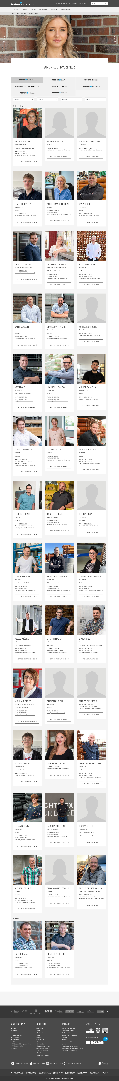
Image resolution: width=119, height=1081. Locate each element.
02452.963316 (55, 397)
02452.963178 (23, 524)
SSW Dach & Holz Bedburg (69, 1051)
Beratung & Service (66, 9)
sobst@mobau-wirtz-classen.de (88, 652)
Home (12, 13)
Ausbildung (53, 9)
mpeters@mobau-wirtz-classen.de (25, 715)
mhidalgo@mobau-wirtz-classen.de (57, 401)
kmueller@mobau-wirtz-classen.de (25, 652)
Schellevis (40, 1053)
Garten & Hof (41, 1039)
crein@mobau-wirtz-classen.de (56, 713)
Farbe (39, 1035)
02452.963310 (23, 214)
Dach (38, 1030)
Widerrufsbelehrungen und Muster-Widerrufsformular (22, 1045)
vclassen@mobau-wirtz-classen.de (57, 278)
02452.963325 (55, 586)
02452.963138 (55, 274)
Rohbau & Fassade (42, 1048)
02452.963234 (55, 210)
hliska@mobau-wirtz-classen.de (88, 526)
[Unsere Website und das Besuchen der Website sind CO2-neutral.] (103, 1063)
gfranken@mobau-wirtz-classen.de (57, 338)
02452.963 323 (88, 524)
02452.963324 (23, 336)
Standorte (25, 9)
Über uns (14, 1028)
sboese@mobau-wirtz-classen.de (89, 216)
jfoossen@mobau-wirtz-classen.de (25, 338)
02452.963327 (88, 648)
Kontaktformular (17, 1035)
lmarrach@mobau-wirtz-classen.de (25, 590)
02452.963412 (23, 648)
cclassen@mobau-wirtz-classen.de (25, 273)
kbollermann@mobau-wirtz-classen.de (90, 150)
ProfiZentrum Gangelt (68, 1030)
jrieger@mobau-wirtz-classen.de (24, 775)
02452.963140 (88, 214)
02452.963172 (55, 648)
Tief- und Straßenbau (43, 1051)
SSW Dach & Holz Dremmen (70, 1046)
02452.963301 (55, 520)
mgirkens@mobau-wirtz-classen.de (89, 335)
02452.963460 (23, 459)
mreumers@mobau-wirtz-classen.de (90, 708)
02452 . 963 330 (88, 704)
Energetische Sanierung (44, 1055)
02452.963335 (55, 336)
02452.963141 (88, 895)
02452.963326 (23, 397)
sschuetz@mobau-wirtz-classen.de (25, 840)
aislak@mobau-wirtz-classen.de (88, 399)
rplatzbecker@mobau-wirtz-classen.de (58, 968)
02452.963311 (55, 832)
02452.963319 (88, 274)
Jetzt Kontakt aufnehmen (26, 162)
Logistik (64, 1044)
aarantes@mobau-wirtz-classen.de (25, 155)
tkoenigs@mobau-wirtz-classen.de (57, 524)
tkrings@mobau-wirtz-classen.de (24, 528)
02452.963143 (88, 586)
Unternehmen (43, 9)
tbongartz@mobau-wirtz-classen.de (25, 216)
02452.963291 (88, 333)
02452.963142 (23, 836)
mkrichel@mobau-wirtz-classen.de (89, 463)
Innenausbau (40, 1044)
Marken (33, 9)
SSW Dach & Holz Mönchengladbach (72, 1048)
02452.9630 (54, 148)
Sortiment (15, 9)
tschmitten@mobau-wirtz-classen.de (90, 777)
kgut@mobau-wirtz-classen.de (24, 401)
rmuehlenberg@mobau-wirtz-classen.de (58, 590)
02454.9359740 (55, 964)
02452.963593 (23, 773)
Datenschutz (15, 1039)
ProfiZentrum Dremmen (68, 1028)
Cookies (14, 1048)
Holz (38, 1042)
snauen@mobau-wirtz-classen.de (56, 652)
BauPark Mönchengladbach (69, 1035)
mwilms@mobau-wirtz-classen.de (25, 902)
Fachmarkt (40, 1033)
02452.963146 (88, 397)
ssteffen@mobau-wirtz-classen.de (57, 836)
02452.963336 (23, 586)
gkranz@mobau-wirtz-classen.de (24, 968)
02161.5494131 (88, 148)
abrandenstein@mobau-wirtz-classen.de (59, 214)
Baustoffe (40, 1028)
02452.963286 (55, 766)
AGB (13, 1042)
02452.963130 (23, 271)
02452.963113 (88, 773)
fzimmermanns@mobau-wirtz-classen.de (91, 899)
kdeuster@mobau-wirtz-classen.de (89, 278)
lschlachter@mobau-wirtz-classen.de (58, 768)
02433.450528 (23, 151)
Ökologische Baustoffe (43, 1046)
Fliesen (39, 1037)
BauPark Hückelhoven (68, 1033)
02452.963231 (23, 711)
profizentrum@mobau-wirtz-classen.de (58, 150)
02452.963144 (88, 459)
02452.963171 (23, 898)
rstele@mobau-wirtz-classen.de (88, 836)
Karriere (14, 1030)
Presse (14, 1033)
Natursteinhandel (67, 1042)
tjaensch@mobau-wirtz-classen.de (25, 465)
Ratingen (64, 1037)
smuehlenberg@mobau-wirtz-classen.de (91, 590)
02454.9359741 (23, 964)
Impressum (15, 1037)
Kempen (64, 1039)
